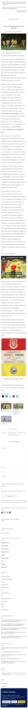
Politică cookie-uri (13, 8)
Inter (2, 590)
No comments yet (13, 429)
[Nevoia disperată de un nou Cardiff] (13, 42)
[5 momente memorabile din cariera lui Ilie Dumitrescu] (18, 406)
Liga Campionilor (5, 593)
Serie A (3, 604)
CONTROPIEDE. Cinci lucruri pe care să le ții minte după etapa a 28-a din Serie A (14, 620)
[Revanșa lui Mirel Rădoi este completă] (6, 406)
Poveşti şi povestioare (6, 598)
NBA (2, 595)
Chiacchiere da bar (5, 576)
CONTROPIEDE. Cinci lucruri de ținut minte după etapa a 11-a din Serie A (13, 633)
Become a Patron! (5, 533)
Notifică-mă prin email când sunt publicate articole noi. (13, 492)
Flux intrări (3, 686)
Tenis (2, 607)
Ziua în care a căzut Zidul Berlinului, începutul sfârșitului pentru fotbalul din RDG (13, 624)
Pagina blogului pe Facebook (10, 519)
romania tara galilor (14, 435)
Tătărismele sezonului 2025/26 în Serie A (11, 658)
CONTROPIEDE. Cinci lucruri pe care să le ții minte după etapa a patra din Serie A (14, 637)
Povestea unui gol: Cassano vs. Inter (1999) (14, 502)
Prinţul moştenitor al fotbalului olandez (14, 500)
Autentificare (4, 683)
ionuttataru (19, 31)
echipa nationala (12, 432)
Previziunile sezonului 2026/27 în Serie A (11, 651)
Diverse (3, 582)
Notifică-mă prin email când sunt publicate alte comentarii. (12, 485)
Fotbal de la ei (4, 584)
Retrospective (4, 601)
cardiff (4, 432)
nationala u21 (21, 432)
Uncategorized (4, 609)
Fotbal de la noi (14, 19)
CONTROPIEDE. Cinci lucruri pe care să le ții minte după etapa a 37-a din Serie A (13, 662)
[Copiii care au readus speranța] (6, 419)
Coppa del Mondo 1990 (6, 579)
